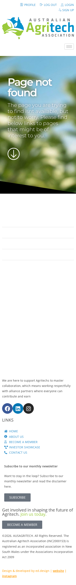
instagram (9, 576)
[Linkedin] (18, 408)
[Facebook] (7, 408)
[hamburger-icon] (69, 47)
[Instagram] (28, 408)
